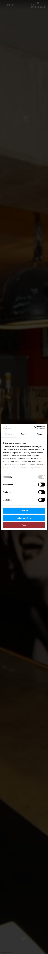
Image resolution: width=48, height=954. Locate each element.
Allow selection (24, 518)
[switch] (41, 484)
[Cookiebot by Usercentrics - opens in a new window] (34, 427)
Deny (24, 525)
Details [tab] (24, 434)
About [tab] (39, 434)
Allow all (24, 511)
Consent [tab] (8, 434)
